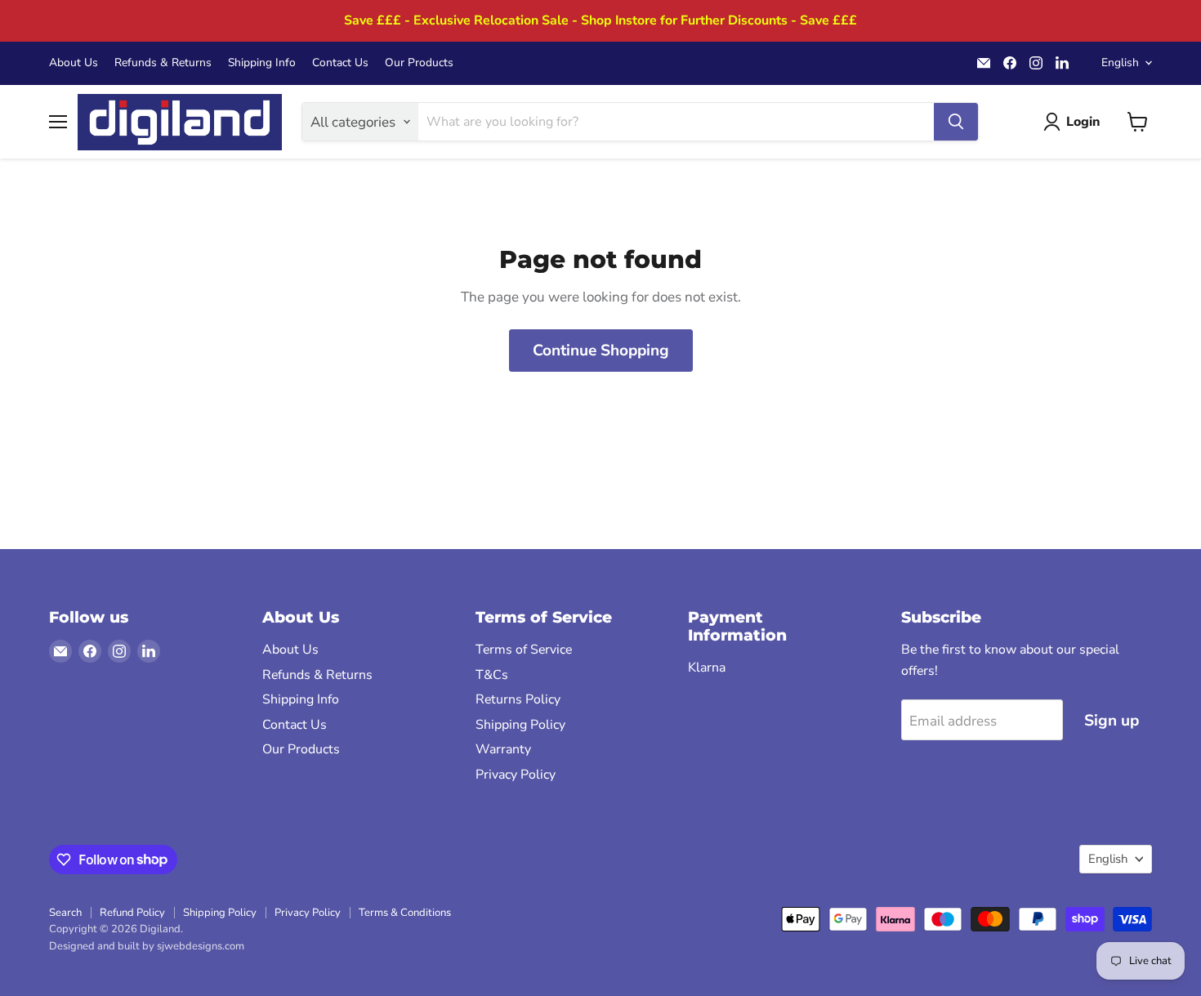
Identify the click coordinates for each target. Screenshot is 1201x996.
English (1120, 62)
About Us (73, 62)
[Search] (956, 122)
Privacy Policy (515, 775)
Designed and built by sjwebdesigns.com (146, 946)
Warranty (503, 749)
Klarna (707, 668)
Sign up (1111, 720)
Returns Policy (517, 699)
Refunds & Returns (163, 62)
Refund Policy (132, 912)
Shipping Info (262, 62)
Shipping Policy (520, 725)
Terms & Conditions (405, 912)
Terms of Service (523, 650)
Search (65, 912)
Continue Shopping (601, 350)
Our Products (419, 62)
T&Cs (491, 675)
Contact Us (340, 62)
